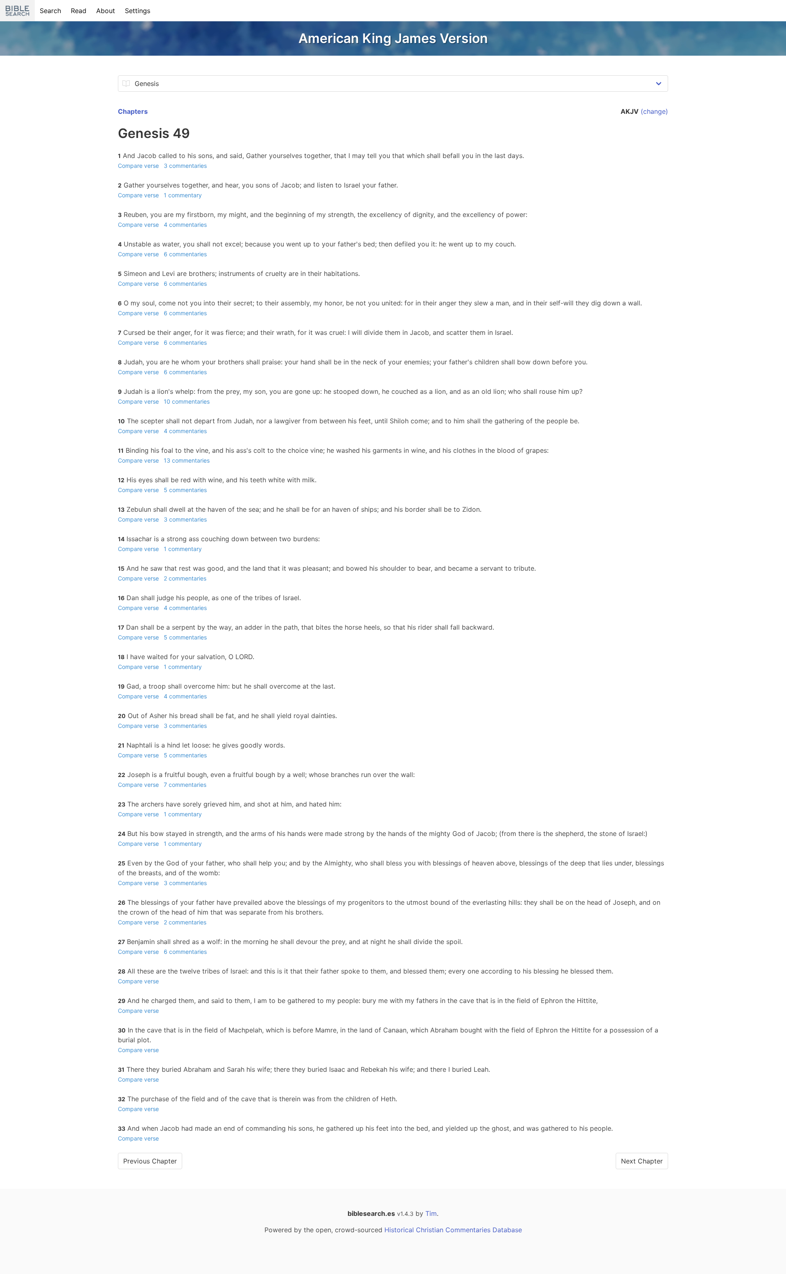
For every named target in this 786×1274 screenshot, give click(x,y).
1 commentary (183, 195)
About (105, 11)
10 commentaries (187, 401)
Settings (137, 11)
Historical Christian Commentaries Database (453, 1230)
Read (78, 11)
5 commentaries (185, 489)
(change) (654, 111)
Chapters (133, 111)
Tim (431, 1213)
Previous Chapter (150, 1161)
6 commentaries (185, 254)
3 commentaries (185, 165)
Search (50, 11)
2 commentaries (185, 578)
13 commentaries (187, 460)
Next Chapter (642, 1161)
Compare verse (138, 165)
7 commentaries (185, 784)
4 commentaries (185, 224)
